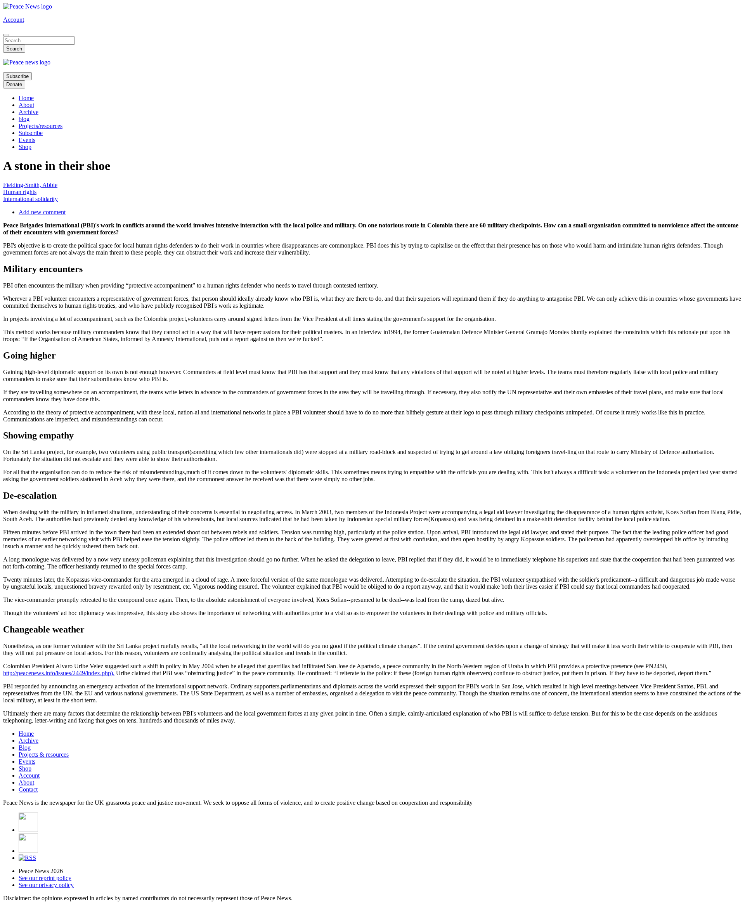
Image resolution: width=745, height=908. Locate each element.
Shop (25, 147)
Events (27, 140)
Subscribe (17, 76)
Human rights (19, 192)
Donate (14, 84)
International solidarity (30, 199)
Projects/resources (40, 126)
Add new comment (42, 212)
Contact (28, 789)
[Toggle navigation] (6, 35)
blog (24, 119)
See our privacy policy (46, 885)
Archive (28, 112)
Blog (25, 747)
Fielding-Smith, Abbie (30, 185)
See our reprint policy (45, 878)
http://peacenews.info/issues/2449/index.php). (58, 673)
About (26, 105)
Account (13, 19)
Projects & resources (44, 754)
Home (26, 98)
